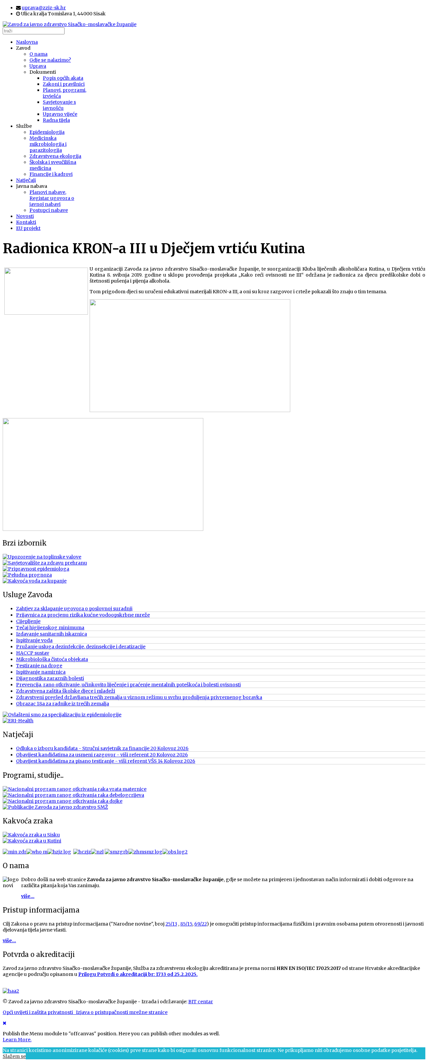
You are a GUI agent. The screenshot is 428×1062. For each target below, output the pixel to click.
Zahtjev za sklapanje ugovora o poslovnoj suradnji (74, 609)
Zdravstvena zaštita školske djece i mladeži (65, 691)
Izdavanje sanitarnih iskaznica (51, 634)
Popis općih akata (63, 78)
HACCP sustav (32, 653)
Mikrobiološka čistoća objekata (52, 659)
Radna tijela (56, 120)
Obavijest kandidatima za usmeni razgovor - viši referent (102, 755)
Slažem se (14, 1056)
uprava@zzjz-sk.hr (44, 8)
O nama (38, 54)
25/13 (171, 924)
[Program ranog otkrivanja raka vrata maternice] (74, 789)
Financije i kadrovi (51, 174)
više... (27, 896)
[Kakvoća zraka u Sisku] (31, 835)
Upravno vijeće (60, 114)
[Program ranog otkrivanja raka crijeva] (73, 795)
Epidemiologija (47, 132)
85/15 (186, 924)
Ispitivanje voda (34, 640)
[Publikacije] (55, 807)
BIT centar (200, 1002)
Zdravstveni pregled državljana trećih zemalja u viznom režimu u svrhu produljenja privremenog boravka (139, 697)
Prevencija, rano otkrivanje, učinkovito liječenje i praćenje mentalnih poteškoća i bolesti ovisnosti (128, 685)
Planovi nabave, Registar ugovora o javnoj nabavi (51, 198)
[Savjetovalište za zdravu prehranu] (45, 563)
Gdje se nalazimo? (50, 60)
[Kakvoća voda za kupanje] (35, 581)
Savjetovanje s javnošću (59, 105)
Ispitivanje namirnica (41, 672)
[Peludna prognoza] (27, 575)
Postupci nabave (48, 210)
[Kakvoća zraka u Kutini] (32, 841)
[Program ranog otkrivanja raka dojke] (62, 801)
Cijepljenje (28, 621)
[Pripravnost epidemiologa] (36, 569)
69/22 (200, 924)
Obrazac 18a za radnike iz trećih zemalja (62, 704)
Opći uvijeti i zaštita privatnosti (39, 1012)
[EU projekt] (18, 721)
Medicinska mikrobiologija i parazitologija (48, 144)
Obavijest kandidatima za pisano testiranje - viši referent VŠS (105, 761)
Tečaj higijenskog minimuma (50, 628)
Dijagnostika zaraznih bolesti (50, 678)
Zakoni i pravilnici (64, 84)
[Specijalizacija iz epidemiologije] (62, 715)
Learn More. (17, 1040)
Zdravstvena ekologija (55, 156)
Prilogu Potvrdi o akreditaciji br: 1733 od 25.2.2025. (138, 974)
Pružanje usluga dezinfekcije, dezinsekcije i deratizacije (80, 647)
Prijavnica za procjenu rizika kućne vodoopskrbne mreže (83, 615)
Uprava (37, 66)
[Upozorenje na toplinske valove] (42, 557)
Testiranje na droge (39, 666)
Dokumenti (42, 72)
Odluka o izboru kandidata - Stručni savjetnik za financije (102, 748)
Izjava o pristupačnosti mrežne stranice (122, 1012)
